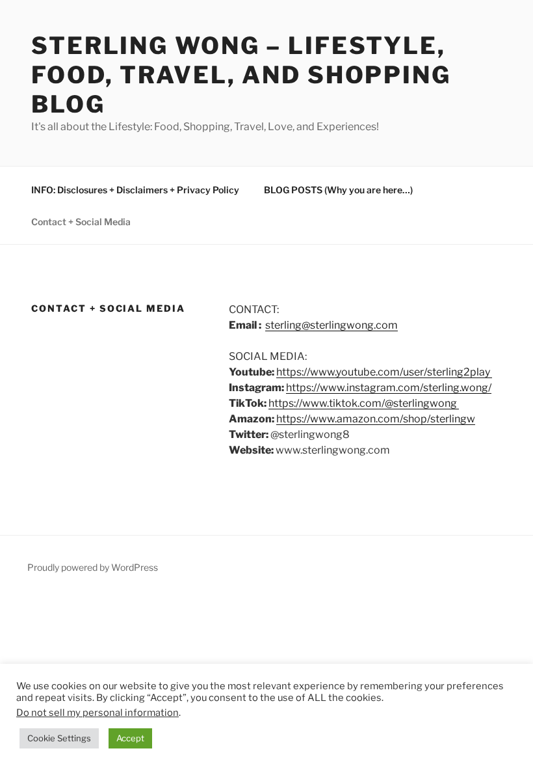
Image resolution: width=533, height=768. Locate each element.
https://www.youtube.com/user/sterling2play (384, 372)
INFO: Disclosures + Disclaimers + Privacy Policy (135, 189)
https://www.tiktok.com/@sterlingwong (363, 403)
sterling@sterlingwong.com (331, 325)
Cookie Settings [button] (59, 738)
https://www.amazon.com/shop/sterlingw (375, 419)
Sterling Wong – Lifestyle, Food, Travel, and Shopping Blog (241, 74)
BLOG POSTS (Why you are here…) (338, 189)
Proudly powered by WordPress (92, 567)
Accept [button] (130, 738)
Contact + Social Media (81, 221)
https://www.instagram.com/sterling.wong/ (388, 387)
